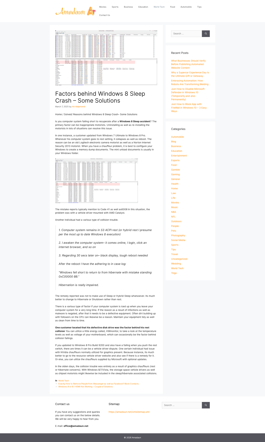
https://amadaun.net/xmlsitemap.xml (129, 412)
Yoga (174, 273)
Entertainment (179, 155)
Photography (178, 235)
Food (172, 7)
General (175, 179)
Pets (173, 230)
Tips (199, 7)
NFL (173, 216)
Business (128, 7)
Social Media (178, 240)
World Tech (159, 7)
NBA (173, 212)
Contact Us (104, 15)
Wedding (176, 263)
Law (173, 193)
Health (174, 183)
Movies (102, 7)
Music (174, 207)
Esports (175, 160)
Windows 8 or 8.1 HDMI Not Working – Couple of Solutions (85, 386)
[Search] (206, 33)
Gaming (175, 174)
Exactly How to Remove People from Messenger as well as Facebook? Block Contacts (98, 383)
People (175, 226)
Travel (174, 254)
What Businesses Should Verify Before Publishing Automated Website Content (188, 64)
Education (143, 7)
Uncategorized (179, 259)
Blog (173, 141)
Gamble (175, 169)
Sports (115, 7)
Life (173, 197)
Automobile (186, 7)
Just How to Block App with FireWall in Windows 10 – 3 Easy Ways (189, 108)
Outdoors (176, 221)
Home (174, 188)
